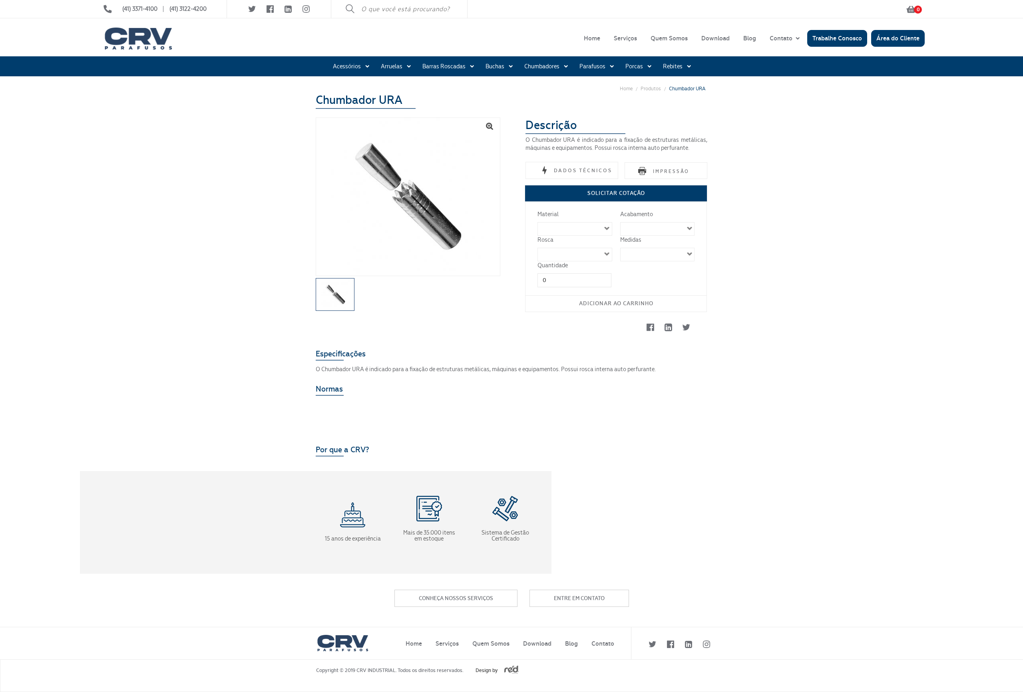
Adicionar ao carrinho (616, 303)
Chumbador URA (687, 88)
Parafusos (592, 66)
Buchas (495, 66)
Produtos (651, 88)
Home (592, 38)
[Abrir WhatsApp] (1003, 672)
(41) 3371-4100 (139, 9)
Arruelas (391, 66)
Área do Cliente (898, 38)
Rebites (673, 66)
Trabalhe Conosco (837, 38)
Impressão (671, 171)
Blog (749, 38)
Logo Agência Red (512, 670)
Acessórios (347, 66)
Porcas (634, 66)
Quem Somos (669, 38)
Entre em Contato (579, 598)
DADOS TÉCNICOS (583, 170)
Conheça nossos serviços (456, 598)
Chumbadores (541, 66)
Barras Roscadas (444, 66)
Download (715, 38)
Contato (781, 38)
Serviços (625, 38)
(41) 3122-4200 (188, 9)
